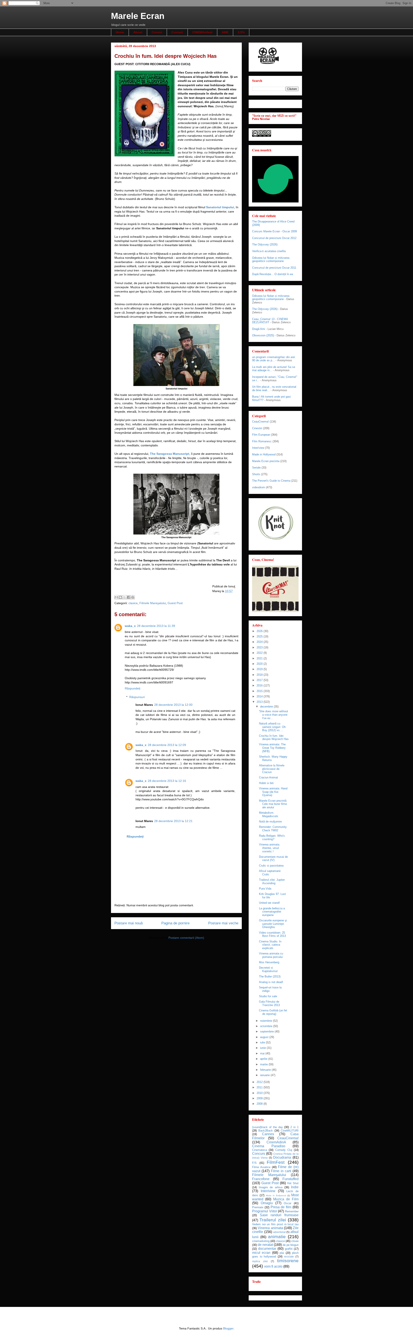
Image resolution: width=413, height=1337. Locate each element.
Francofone (261, 1179)
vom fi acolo (273, 1266)
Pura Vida (265, 888)
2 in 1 (294, 1127)
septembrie (267, 1031)
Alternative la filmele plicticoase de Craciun (271, 769)
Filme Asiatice (261, 1167)
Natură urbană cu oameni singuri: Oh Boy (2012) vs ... (272, 727)
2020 (260, 663)
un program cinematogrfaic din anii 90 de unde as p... (273, 358)
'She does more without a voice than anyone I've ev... (273, 715)
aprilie (264, 1058)
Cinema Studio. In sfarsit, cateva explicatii (270, 945)
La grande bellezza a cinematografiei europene (272, 912)
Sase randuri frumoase (279, 1215)
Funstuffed (290, 1179)
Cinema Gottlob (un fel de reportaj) (273, 1012)
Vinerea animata (270, 1228)
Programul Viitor (264, 1211)
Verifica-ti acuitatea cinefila (269, 251)
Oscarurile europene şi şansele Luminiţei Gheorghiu (273, 924)
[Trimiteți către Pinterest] (133, 597)
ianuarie (265, 1075)
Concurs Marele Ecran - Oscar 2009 (274, 231)
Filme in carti (281, 1171)
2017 (260, 680)
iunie (263, 1047)
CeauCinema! (260, 421)
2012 (260, 1082)
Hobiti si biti (266, 783)
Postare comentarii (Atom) (186, 937)
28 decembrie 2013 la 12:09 (167, 745)
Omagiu (267, 1203)
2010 (260, 1093)
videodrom (258, 487)
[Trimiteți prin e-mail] (116, 597)
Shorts (256, 474)
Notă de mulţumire (270, 821)
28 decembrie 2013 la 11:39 (156, 626)
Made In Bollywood (276, 1195)
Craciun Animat (268, 777)
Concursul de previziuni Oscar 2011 (274, 267)
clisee (295, 1241)
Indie (295, 1187)
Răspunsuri (137, 697)
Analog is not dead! (271, 982)
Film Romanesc (262, 441)
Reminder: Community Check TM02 (273, 828)
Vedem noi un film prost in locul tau (275, 1224)
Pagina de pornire (175, 923)
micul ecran (261, 1252)
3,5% (241, 32)
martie (264, 1064)
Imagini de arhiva (270, 1187)
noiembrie (266, 1020)
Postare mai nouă (128, 923)
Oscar (287, 1203)
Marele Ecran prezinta (265, 461)
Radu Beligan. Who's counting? (272, 837)
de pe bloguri (291, 1245)
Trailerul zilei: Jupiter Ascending (272, 881)
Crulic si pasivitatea (271, 865)
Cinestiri (257, 428)
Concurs (258, 1153)
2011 (260, 1087)
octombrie (266, 1026)
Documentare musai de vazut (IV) (273, 858)
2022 (260, 652)
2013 (260, 701)
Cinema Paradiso (268, 1146)
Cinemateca (259, 1150)
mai (262, 1053)
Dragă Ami (258, 329)
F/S (254, 1162)
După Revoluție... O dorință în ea (272, 274)
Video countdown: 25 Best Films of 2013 (272, 934)
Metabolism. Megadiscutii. (269, 814)
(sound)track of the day (267, 1127)
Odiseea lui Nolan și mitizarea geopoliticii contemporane (270, 259)
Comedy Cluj (283, 1150)
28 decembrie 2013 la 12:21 (173, 821)
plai (282, 1252)
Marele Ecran (137, 16)
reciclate (289, 1256)
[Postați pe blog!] (120, 597)
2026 (260, 631)
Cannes (268, 1134)
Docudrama (282, 1157)
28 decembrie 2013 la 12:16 (167, 781)
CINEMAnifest (202, 32)
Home (120, 32)
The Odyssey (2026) (264, 244)
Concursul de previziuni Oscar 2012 (274, 238)
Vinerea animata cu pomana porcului (271, 955)
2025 (260, 636)
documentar (267, 1248)
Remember (292, 1211)
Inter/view (258, 447)
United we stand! (269, 902)
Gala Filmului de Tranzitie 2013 (269, 1003)
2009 (260, 1098)
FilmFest (276, 1162)
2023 (260, 647)
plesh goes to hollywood (275, 1254)
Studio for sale (268, 996)
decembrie (267, 706)
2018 (260, 674)
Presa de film (281, 1207)
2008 (260, 1103)
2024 (260, 641)
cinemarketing (261, 1241)
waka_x (130, 626)
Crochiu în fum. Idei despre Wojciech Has (274, 737)
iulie (263, 1042)
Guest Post (175, 603)
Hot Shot (293, 1183)
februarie (266, 1069)
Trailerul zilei (272, 1219)
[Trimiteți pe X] (124, 597)
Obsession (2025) (263, 335)
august (264, 1037)
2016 (260, 685)
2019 (260, 669)
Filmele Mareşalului (152, 603)
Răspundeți (132, 688)
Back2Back (265, 1130)
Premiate (257, 1207)
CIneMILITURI (290, 1130)
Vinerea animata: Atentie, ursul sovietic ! (269, 848)
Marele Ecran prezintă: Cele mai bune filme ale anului (273, 804)
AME (225, 32)
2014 (260, 696)
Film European (261, 434)
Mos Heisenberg (269, 962)
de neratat (265, 1245)
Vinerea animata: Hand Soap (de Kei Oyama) (273, 792)
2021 (260, 658)
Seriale (256, 467)
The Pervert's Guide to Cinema (271, 480)
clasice (133, 603)
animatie (277, 1236)
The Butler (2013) (269, 976)
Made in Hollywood (264, 454)
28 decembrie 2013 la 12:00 (173, 704)
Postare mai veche (223, 923)
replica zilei (260, 1261)
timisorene (288, 1260)
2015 (260, 691)
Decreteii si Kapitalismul (268, 969)
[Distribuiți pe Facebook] (128, 597)
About (137, 32)
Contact (177, 32)
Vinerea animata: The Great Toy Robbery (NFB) (272, 748)
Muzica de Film (286, 1199)
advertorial (279, 1232)
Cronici (157, 32)
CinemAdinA (276, 1142)
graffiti (289, 1248)
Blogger (228, 1328)
